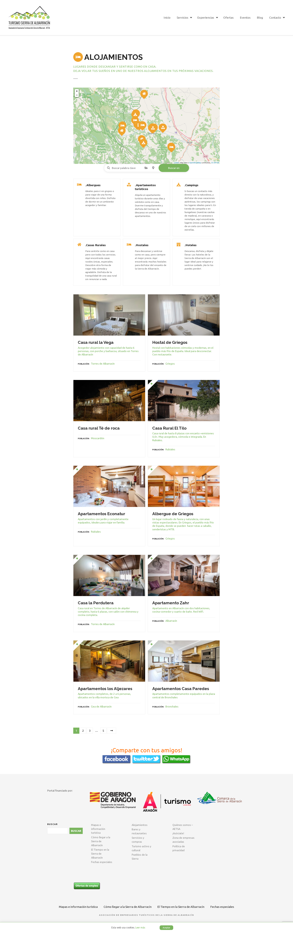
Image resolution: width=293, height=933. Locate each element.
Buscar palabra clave (109, 168)
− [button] (77, 95)
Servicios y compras (138, 839)
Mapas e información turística (98, 828)
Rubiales (170, 449)
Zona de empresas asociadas (183, 839)
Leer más (140, 927)
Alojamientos (139, 824)
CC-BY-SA (215, 162)
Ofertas (228, 17)
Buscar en (173, 167)
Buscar (52, 824)
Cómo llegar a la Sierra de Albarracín (100, 841)
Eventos (245, 17)
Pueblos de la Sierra (139, 856)
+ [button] (77, 91)
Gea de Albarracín (101, 706)
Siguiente (111, 731)
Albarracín (171, 620)
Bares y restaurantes (139, 831)
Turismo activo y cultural (141, 848)
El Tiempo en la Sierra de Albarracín (100, 853)
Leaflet (176, 162)
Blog (260, 17)
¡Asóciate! (178, 833)
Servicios (182, 17)
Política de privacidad (178, 848)
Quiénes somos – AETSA (182, 826)
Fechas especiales (101, 862)
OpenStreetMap (195, 162)
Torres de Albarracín (103, 363)
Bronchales (171, 706)
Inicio (167, 17)
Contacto (275, 17)
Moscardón (97, 438)
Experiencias (205, 17)
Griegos (170, 363)
